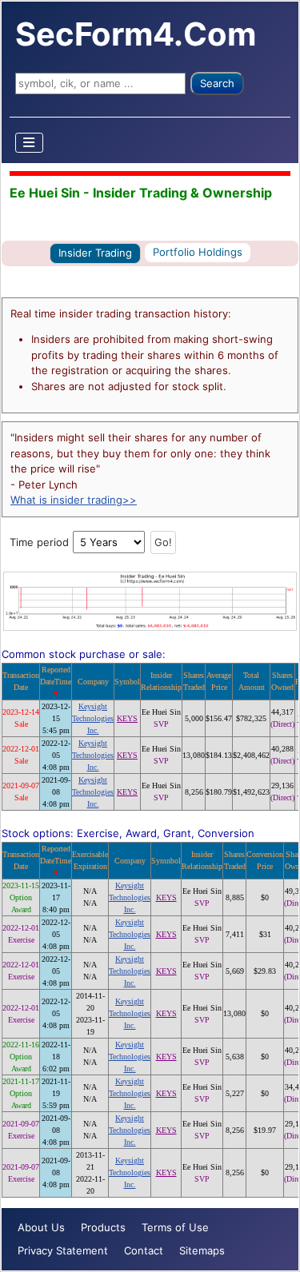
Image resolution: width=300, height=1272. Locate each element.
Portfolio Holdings (197, 251)
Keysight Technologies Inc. (93, 718)
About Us (41, 1227)
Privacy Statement (63, 1250)
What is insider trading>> (73, 499)
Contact (143, 1250)
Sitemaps (202, 1250)
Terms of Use (175, 1227)
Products (103, 1227)
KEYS (127, 718)
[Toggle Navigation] (29, 143)
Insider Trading (95, 252)
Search (217, 83)
